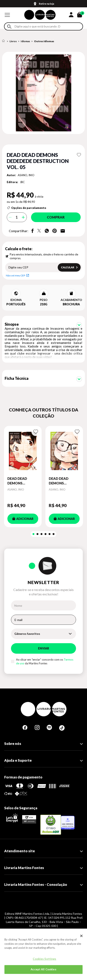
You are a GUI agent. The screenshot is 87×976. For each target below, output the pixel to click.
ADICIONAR (24, 519)
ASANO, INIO (26, 175)
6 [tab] (53, 534)
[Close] (81, 936)
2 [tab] (37, 534)
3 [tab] (41, 534)
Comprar (56, 217)
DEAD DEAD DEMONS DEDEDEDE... (17, 481)
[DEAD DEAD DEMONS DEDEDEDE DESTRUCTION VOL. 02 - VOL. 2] (22, 451)
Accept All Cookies (43, 969)
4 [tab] (45, 534)
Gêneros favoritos (27, 633)
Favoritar (78, 155)
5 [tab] (49, 534)
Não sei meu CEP (15, 275)
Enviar (43, 648)
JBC (22, 182)
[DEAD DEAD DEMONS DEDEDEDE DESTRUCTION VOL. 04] (64, 451)
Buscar (9, 26)
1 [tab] (33, 534)
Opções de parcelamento (28, 208)
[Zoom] (43, 93)
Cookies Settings (44, 958)
